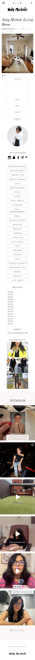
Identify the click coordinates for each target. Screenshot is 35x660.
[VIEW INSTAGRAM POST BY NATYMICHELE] (33, 438)
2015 (11, 314)
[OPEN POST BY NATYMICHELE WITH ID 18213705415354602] (17, 459)
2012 (11, 321)
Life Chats (17, 280)
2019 (11, 304)
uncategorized (17, 166)
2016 (11, 311)
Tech (17, 183)
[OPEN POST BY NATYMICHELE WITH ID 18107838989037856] (17, 607)
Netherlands (17, 171)
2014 (11, 316)
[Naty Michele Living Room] (17, 53)
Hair (17, 259)
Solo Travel (17, 201)
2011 (11, 324)
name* (17, 99)
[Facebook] (4, 75)
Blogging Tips (17, 267)
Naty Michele (17, 10)
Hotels (17, 254)
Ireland (17, 250)
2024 (11, 292)
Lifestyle (17, 237)
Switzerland (17, 188)
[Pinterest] (6, 75)
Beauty (17, 276)
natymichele (17, 407)
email (17, 105)
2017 (11, 309)
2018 (11, 307)
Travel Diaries (17, 179)
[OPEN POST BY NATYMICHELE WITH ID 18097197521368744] (17, 422)
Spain (17, 196)
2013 (11, 319)
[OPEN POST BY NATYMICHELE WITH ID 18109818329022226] (17, 570)
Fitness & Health (17, 263)
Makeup (17, 229)
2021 (11, 299)
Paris (17, 216)
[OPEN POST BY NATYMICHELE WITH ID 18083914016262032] (17, 496)
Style (17, 192)
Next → (11, 32)
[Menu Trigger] (3, 2)
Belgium (17, 224)
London (17, 233)
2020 (11, 302)
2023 (11, 294)
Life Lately (17, 242)
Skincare (17, 205)
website (18, 112)
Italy (17, 246)
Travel (17, 272)
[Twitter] (3, 75)
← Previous (5, 32)
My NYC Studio (17, 220)
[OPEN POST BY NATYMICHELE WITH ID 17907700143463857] (17, 533)
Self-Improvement (17, 210)
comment (17, 79)
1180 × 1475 (19, 29)
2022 (11, 297)
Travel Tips (17, 175)
